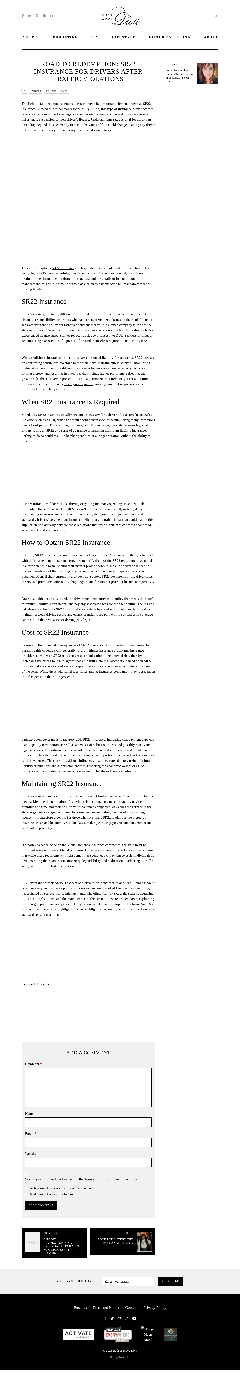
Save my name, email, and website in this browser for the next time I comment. (82, 1179)
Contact (131, 1307)
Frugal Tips (43, 983)
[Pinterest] (37, 16)
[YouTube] (51, 16)
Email (30, 1133)
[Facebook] (22, 16)
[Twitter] (30, 16)
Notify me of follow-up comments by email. (61, 1188)
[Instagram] (44, 16)
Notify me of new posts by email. (53, 1194)
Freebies (80, 1307)
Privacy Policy (155, 1307)
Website (31, 1153)
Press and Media (106, 1307)
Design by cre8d (120, 1357)
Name (30, 1113)
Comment (33, 1064)
